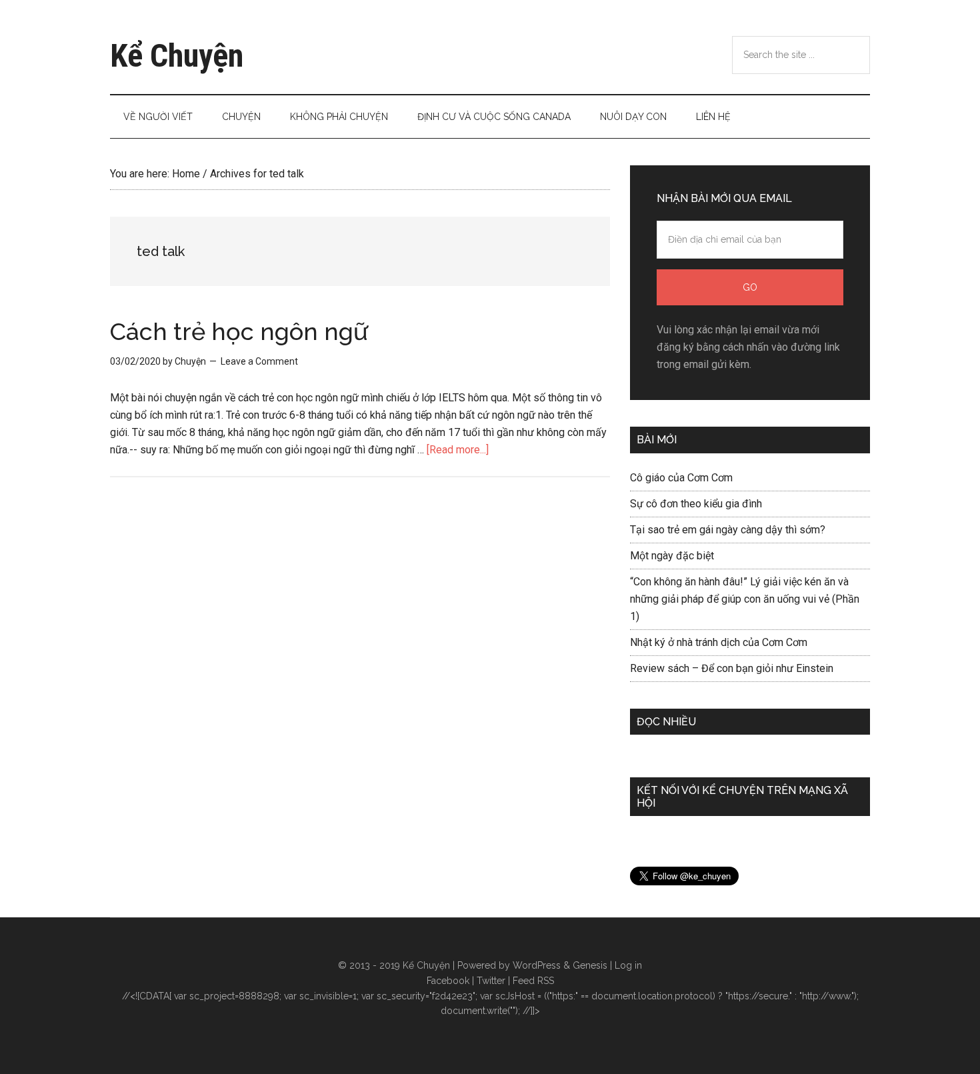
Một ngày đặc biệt (672, 555)
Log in (628, 965)
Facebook (448, 980)
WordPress (537, 965)
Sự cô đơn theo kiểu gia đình (696, 503)
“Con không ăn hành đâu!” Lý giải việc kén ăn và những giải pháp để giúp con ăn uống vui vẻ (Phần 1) (744, 599)
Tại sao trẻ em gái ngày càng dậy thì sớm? (727, 529)
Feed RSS (533, 980)
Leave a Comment (259, 361)
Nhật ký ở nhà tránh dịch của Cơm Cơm (718, 642)
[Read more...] (458, 449)
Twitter (491, 980)
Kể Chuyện (176, 56)
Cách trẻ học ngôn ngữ (239, 331)
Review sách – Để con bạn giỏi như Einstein (731, 668)
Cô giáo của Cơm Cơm (681, 477)
